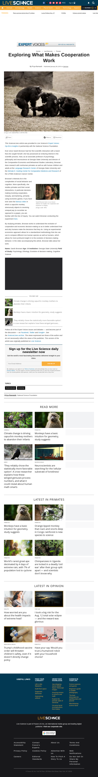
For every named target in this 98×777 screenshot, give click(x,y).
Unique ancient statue (79, 13)
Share (9, 137)
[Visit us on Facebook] (44, 3)
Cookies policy (39, 751)
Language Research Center (25, 168)
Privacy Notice (11, 370)
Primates (58, 51)
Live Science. (36, 341)
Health (29, 8)
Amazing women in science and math (57, 694)
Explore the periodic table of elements (57, 700)
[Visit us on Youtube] (53, 3)
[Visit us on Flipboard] (57, 3)
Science (38, 8)
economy (21, 388)
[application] (33, 274)
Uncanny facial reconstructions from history (57, 707)
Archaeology (19, 8)
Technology (67, 8)
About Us (55, 743)
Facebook (25, 332)
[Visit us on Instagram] (50, 3)
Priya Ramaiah (37, 66)
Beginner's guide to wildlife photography (75, 690)
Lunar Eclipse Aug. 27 (48, 13)
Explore (77, 8)
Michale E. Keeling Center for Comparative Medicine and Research (33, 171)
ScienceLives (10, 388)
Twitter (32, 332)
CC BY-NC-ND (23, 133)
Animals (9, 8)
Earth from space (41, 689)
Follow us (48, 137)
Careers (17, 757)
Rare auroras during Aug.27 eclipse (24, 13)
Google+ (41, 332)
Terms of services (30, 369)
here (15, 219)
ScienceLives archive (16, 335)
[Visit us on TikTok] (60, 3)
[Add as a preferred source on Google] (49, 733)
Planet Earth (48, 8)
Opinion (65, 66)
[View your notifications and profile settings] (89, 3)
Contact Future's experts (36, 745)
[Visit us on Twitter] (47, 3)
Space (58, 8)
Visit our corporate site (52, 727)
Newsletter (59, 137)
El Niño (64, 13)
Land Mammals (48, 51)
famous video (21, 202)
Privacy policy (20, 751)
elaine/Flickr (15, 133)
